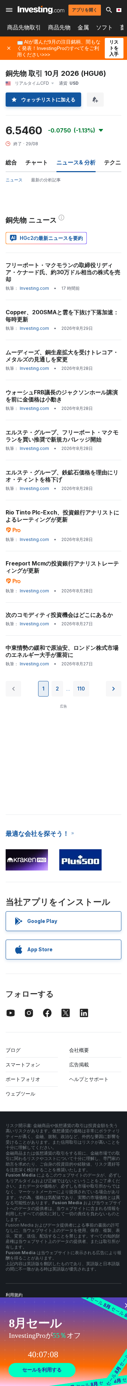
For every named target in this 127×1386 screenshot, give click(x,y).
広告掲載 (79, 1064)
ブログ (13, 1050)
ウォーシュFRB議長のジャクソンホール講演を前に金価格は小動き (62, 396)
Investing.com (34, 288)
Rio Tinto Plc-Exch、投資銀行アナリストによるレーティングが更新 (62, 516)
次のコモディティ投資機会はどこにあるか (59, 614)
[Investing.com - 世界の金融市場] (41, 10)
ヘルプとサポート (89, 1079)
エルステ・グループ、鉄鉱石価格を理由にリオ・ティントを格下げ (62, 476)
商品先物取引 (24, 27)
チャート (36, 162)
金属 (83, 27)
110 (81, 689)
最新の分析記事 (46, 179)
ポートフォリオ (23, 1079)
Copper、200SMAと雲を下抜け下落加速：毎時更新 (62, 316)
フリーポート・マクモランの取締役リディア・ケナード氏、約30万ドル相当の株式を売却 (63, 272)
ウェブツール (20, 1094)
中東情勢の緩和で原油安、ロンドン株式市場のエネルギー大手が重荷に (62, 651)
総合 (11, 162)
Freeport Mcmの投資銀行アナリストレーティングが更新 (62, 567)
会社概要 (79, 1050)
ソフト (104, 27)
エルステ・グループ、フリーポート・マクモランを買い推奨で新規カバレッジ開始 (62, 436)
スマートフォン (23, 1064)
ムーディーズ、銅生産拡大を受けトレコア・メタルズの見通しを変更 (62, 356)
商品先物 (59, 27)
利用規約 (14, 1294)
